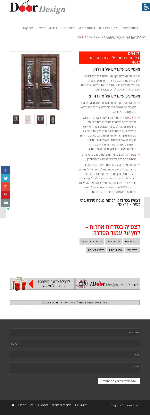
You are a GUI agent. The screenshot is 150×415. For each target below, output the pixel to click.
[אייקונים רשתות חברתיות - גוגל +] (5, 186)
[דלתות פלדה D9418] (40, 120)
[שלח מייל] (5, 203)
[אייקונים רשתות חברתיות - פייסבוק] (5, 170)
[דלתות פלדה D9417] (40, 82)
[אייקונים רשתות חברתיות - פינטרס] (5, 195)
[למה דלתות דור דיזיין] (107, 284)
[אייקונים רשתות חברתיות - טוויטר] (5, 178)
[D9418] (147, 207)
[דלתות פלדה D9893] (28, 120)
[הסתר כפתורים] (8, 210)
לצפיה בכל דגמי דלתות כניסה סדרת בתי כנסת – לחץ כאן (110, 202)
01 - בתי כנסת (97, 36)
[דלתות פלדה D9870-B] (52, 120)
